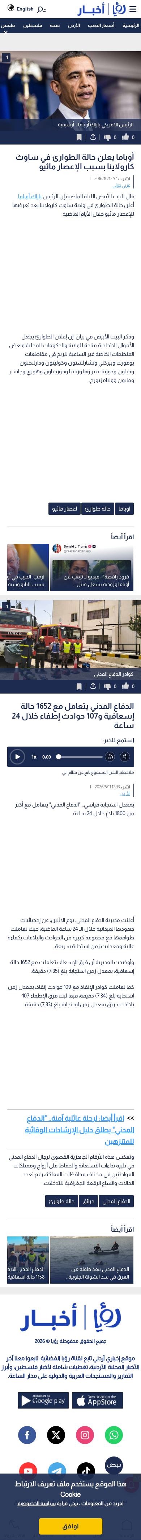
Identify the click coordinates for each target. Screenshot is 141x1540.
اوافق (70, 1526)
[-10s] (110, 757)
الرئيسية (131, 25)
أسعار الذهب (101, 25)
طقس (8, 25)
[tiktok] (86, 1471)
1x (34, 756)
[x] (56, 1435)
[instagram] (85, 1435)
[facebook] (27, 1435)
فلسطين (32, 25)
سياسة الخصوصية (37, 1503)
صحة (55, 25)
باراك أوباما (30, 196)
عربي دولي (121, 185)
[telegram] (57, 1471)
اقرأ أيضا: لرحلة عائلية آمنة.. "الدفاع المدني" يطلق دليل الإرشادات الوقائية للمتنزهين (79, 1129)
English (25, 9)
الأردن (74, 25)
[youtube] (28, 1471)
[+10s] (125, 757)
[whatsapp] (114, 1435)
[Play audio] (17, 757)
